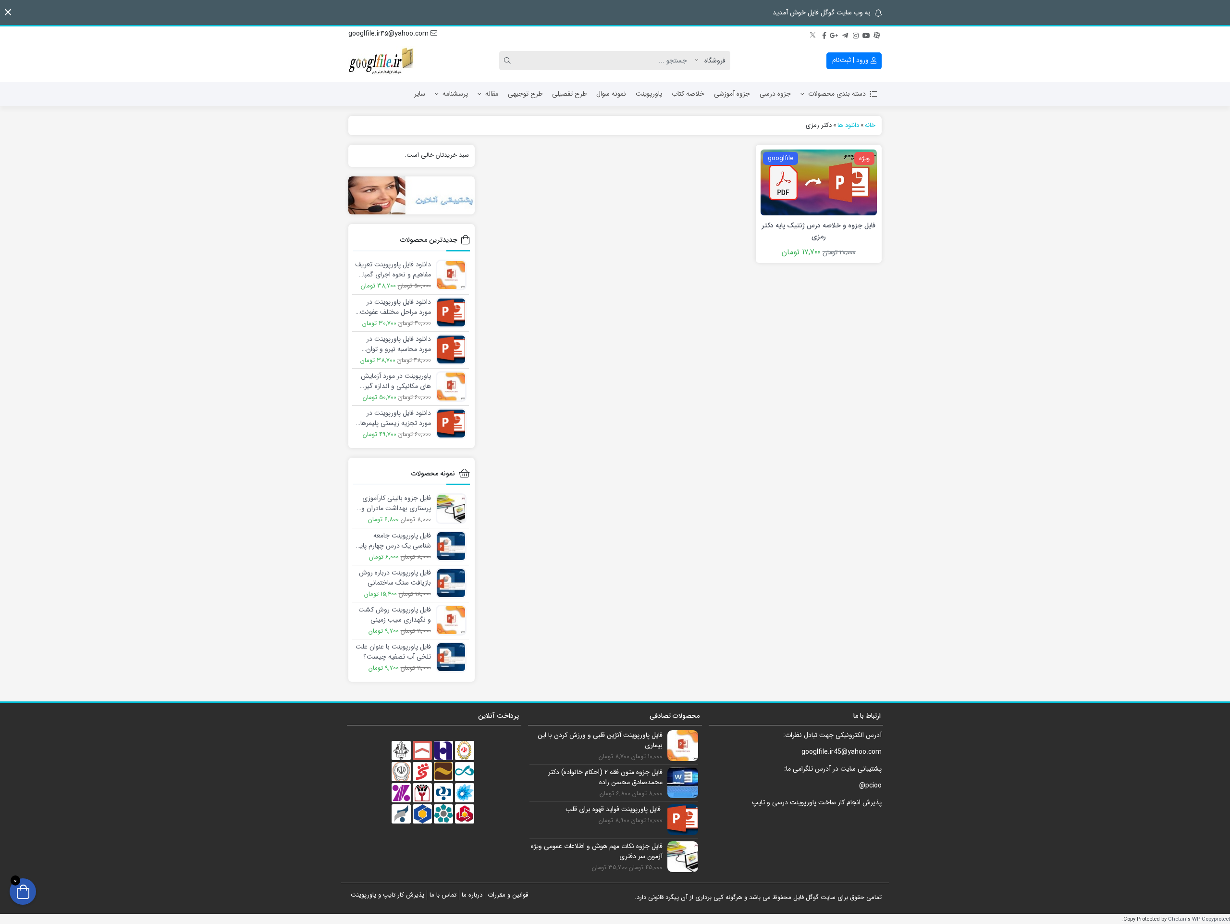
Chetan (1177, 919)
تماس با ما (443, 895)
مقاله (491, 93)
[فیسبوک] (824, 34)
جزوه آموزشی (732, 93)
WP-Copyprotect (1211, 919)
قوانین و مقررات (508, 895)
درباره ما (472, 895)
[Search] (508, 60)
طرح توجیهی (525, 93)
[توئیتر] (813, 34)
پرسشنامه (455, 93)
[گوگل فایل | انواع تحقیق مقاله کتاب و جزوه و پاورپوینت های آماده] (382, 60)
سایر (419, 93)
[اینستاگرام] (856, 34)
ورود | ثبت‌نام (851, 60)
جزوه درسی (775, 93)
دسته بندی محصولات (837, 93)
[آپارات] (877, 34)
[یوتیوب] (866, 34)
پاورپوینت (649, 93)
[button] (8, 12)
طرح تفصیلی (569, 93)
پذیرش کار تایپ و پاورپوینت (387, 895)
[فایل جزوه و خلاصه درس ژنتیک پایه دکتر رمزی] (819, 181)
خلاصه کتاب (688, 93)
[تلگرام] (845, 34)
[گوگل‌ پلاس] (834, 34)
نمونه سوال (611, 93)
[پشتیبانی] (411, 195)
